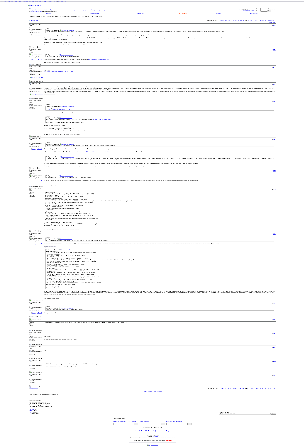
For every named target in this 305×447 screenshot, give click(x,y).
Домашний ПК (63, 1)
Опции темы (272, 22)
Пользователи (254, 13)
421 (261, 20)
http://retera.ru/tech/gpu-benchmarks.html (98, 59)
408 (238, 20)
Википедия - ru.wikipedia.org (174, 421)
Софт (59, 1)
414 (253, 20)
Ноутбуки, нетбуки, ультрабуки (99, 9)
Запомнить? (272, 9)
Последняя (271, 20)
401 (231, 20)
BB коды (31, 409)
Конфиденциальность (159, 430)
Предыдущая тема (147, 391)
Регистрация (49, 13)
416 (258, 20)
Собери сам (55, 1)
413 (251, 20)
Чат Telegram (182, 13)
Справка (218, 13)
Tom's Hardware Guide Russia (143, 430)
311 (226, 20)
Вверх (168, 430)
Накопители (49, 1)
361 (229, 20)
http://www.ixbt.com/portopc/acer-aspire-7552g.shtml (99, 151)
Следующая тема (157, 391)
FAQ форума (140, 13)
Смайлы (31, 410)
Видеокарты (20, 1)
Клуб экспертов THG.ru (41, 9)
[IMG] (31, 412)
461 (263, 20)
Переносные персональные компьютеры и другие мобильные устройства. (70, 9)
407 (236, 20)
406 (234, 20)
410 (243, 20)
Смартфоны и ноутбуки (12, 1)
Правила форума (94, 13)
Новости (5, 1)
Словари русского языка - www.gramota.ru (124, 421)
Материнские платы (32, 1)
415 (256, 20)
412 (248, 20)
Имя (257, 9)
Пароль (258, 10)
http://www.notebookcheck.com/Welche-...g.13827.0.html (58, 71)
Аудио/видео (44, 1)
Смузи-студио (155, 436)
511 (265, 20)
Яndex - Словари (144, 421)
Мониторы (39, 1)
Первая (221, 20)
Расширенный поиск (248, 10)
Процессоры (25, 1)
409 (241, 20)
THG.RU (2, 1)
